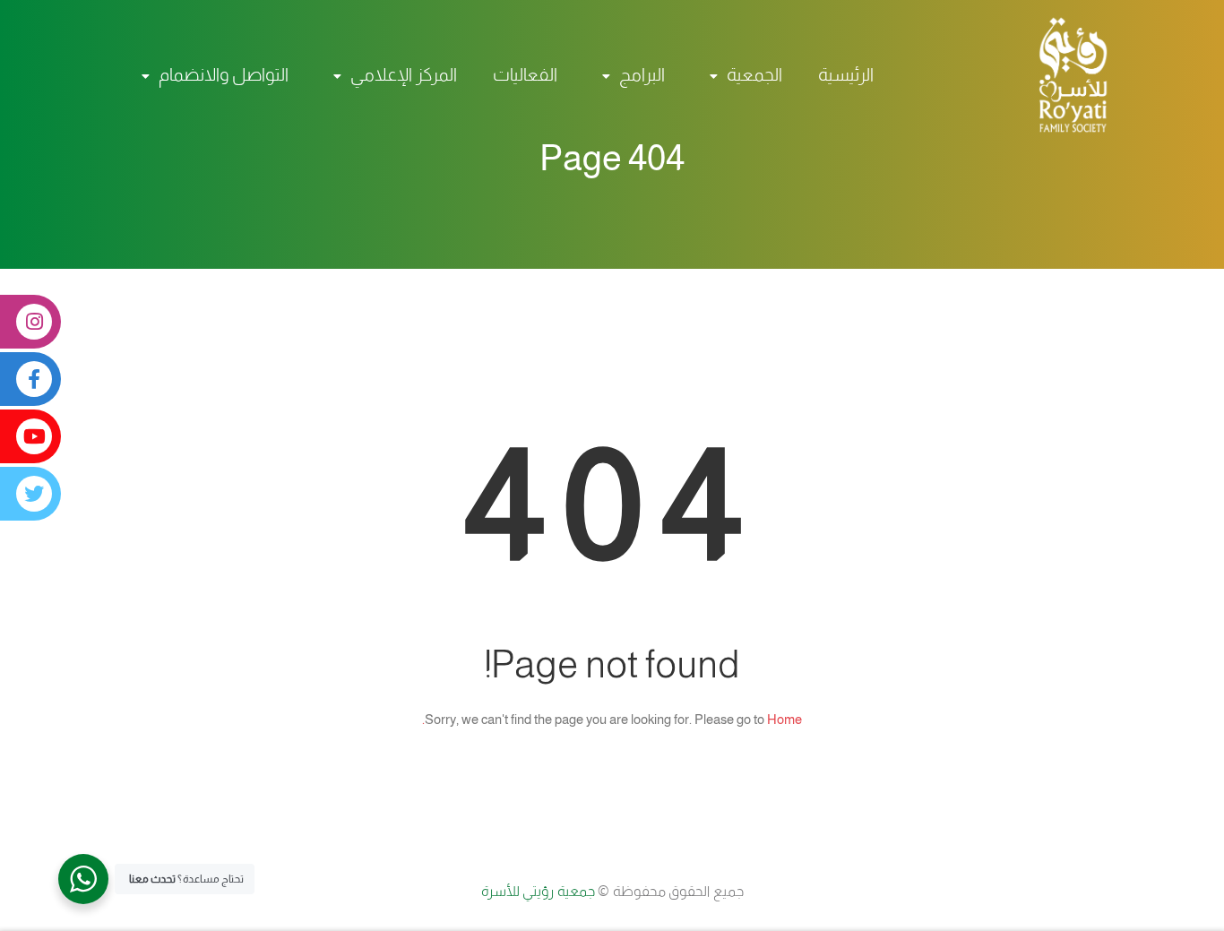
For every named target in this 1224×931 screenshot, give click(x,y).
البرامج (642, 74)
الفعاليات (525, 74)
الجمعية (754, 74)
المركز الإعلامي (403, 74)
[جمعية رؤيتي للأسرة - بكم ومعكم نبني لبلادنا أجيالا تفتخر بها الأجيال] (1064, 74)
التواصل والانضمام (224, 74)
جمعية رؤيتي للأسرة (540, 891)
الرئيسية (846, 74)
